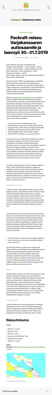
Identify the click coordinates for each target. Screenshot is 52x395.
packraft (24, 381)
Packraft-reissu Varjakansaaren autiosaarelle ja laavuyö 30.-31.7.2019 (26, 45)
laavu (15, 381)
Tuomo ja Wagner (12, 391)
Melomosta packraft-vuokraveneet (24, 97)
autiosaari (10, 381)
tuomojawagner (25, 57)
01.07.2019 (35, 57)
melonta (19, 381)
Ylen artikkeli (30, 134)
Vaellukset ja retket (26, 32)
